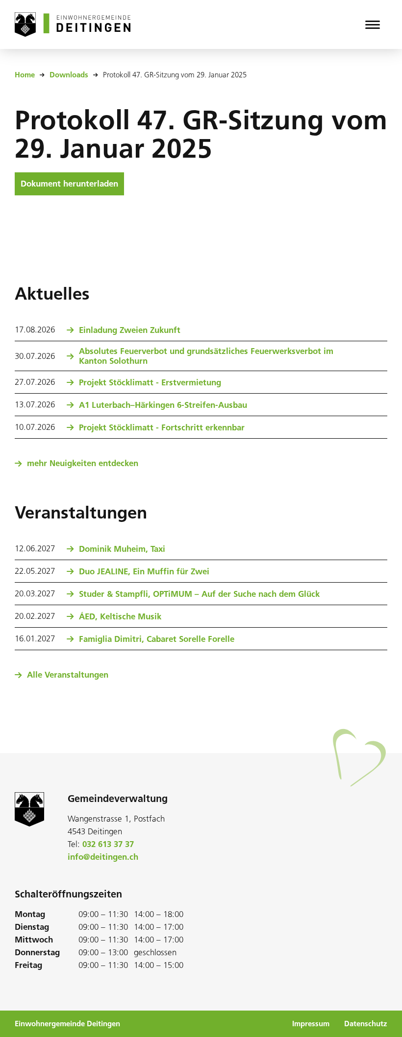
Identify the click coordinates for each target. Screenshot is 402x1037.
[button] (372, 24)
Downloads (69, 75)
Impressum (310, 1023)
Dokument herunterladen (69, 184)
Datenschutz (365, 1023)
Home (25, 75)
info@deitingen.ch (103, 857)
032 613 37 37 (108, 844)
